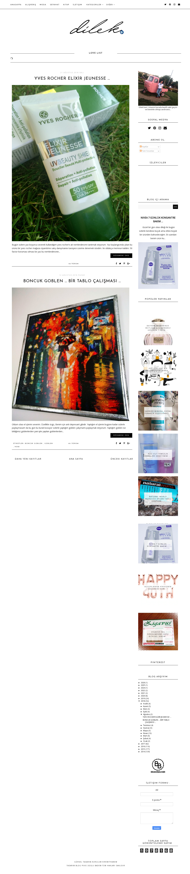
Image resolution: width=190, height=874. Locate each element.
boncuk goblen (34, 443)
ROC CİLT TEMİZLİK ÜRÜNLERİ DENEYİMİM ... (158, 455)
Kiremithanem (109, 862)
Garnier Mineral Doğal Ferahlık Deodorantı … (158, 412)
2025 (143, 685)
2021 (143, 693)
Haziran (146, 728)
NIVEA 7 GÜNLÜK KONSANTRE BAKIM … (158, 545)
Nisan (145, 733)
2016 (143, 746)
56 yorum (74, 264)
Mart (145, 736)
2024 (143, 688)
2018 (143, 701)
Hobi (17, 447)
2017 (143, 744)
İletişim (77, 5)
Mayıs (145, 730)
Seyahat (55, 5)
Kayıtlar (145, 146)
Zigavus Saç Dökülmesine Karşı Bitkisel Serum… (158, 634)
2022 (143, 690)
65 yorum (74, 443)
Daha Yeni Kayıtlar (28, 458)
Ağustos (146, 714)
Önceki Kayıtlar (122, 458)
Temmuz (147, 725)
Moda (43, 5)
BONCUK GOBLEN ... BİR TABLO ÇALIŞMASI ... (72, 281)
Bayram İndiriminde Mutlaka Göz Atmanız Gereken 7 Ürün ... (158, 328)
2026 (143, 682)
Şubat (145, 738)
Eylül (145, 711)
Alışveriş (30, 5)
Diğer (110, 5)
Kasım (146, 706)
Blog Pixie (81, 866)
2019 (143, 698)
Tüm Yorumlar (148, 151)
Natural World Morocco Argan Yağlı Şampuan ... (158, 498)
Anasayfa (16, 5)
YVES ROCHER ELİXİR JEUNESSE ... (72, 79)
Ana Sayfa (76, 458)
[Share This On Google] (129, 264)
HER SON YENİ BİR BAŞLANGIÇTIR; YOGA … (158, 369)
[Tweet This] (121, 264)
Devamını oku (121, 255)
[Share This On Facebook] (116, 264)
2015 (143, 749)
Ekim (145, 709)
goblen (49, 443)
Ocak (145, 741)
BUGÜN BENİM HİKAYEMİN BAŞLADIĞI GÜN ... (158, 587)
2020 (143, 696)
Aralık (145, 703)
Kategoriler (94, 5)
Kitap (66, 5)
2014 (143, 751)
